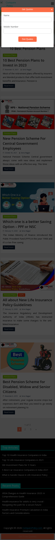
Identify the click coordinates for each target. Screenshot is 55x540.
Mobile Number (11, 26)
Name (6, 15)
